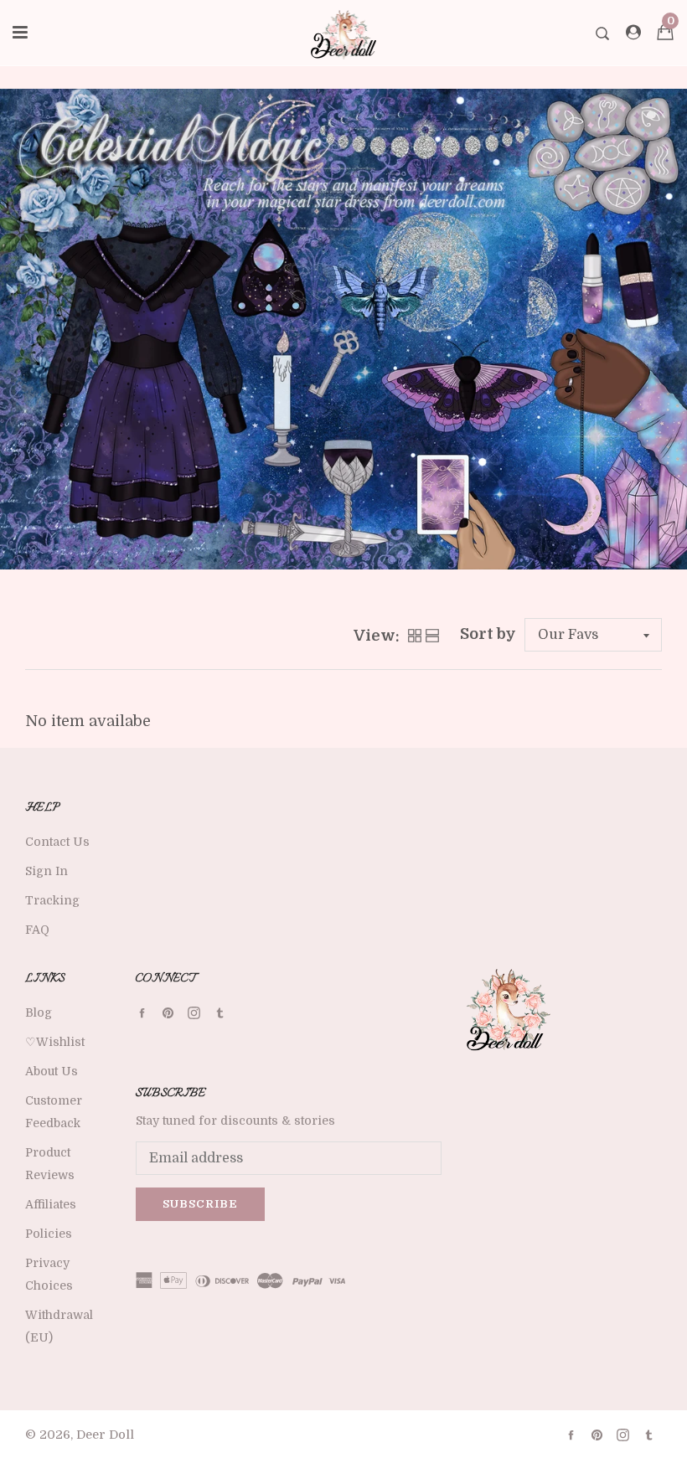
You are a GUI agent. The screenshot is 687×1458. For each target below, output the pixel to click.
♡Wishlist (55, 1041)
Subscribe (200, 1204)
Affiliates (50, 1204)
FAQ (37, 929)
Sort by (488, 634)
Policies (48, 1233)
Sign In (46, 871)
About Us (51, 1071)
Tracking (52, 900)
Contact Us (57, 841)
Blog (38, 1012)
